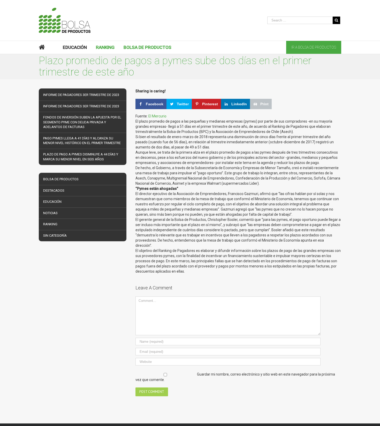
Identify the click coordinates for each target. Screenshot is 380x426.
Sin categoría (55, 235)
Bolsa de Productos (61, 179)
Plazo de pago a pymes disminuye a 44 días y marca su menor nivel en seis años (80, 156)
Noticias (50, 213)
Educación (52, 202)
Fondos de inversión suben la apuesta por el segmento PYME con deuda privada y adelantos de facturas (82, 122)
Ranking (50, 224)
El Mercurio (157, 116)
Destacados (53, 190)
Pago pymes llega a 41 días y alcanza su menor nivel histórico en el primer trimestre (82, 140)
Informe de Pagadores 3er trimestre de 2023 (81, 95)
